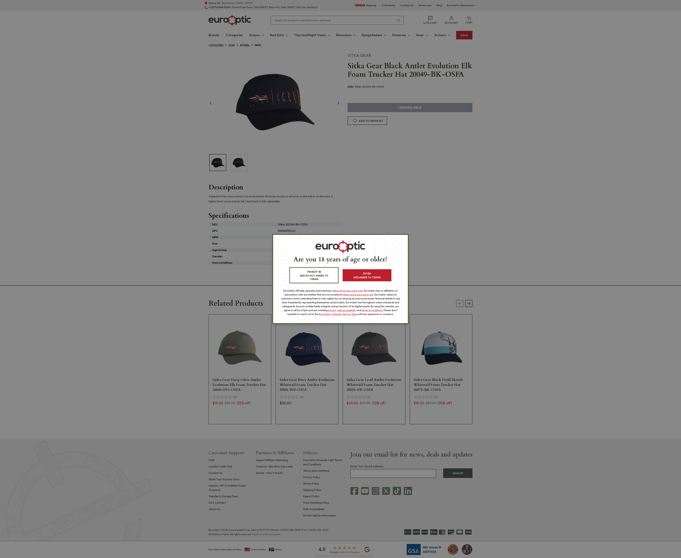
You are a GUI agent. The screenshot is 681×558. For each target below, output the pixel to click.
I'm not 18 (314, 275)
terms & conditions (372, 310)
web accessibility (346, 310)
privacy (332, 310)
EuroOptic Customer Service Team (338, 314)
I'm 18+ (367, 275)
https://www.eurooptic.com (347, 290)
